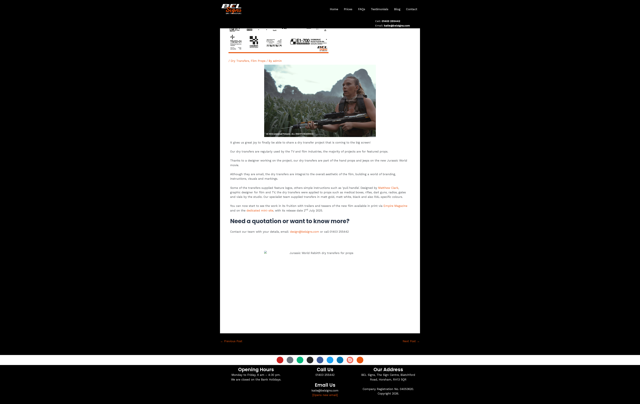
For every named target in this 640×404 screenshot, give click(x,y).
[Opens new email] (325, 395)
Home (334, 9)
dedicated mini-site (259, 210)
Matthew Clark (388, 188)
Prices (348, 9)
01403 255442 (391, 21)
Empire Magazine (395, 206)
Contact (411, 9)
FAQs (361, 9)
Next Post (411, 341)
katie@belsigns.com (397, 25)
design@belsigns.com (304, 231)
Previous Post (231, 341)
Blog (397, 9)
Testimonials (379, 9)
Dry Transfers (240, 60)
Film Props (258, 60)
